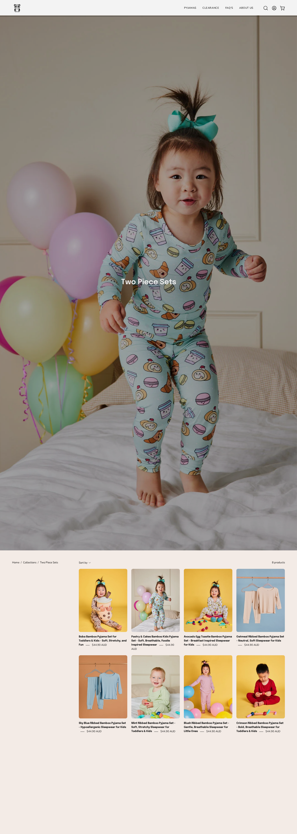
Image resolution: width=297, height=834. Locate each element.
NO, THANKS (188, 461)
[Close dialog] (222, 363)
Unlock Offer (188, 437)
